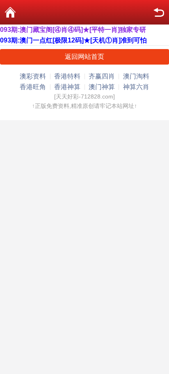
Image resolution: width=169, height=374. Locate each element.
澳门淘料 (136, 76)
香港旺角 (33, 86)
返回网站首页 (84, 56)
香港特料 (67, 76)
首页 (10, 12)
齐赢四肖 (102, 76)
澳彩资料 (33, 76)
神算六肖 (136, 86)
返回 (159, 12)
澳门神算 (102, 86)
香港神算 (67, 86)
